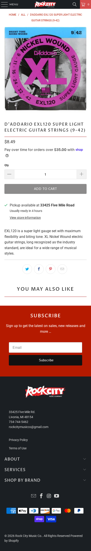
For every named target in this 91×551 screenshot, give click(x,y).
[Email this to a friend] (62, 269)
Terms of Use (18, 448)
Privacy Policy (18, 440)
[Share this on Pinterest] (50, 269)
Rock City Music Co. (28, 536)
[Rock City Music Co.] (45, 4)
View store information (25, 217)
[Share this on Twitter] (27, 269)
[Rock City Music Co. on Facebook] (41, 496)
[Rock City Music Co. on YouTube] (56, 496)
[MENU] (2, 4)
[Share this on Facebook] (39, 269)
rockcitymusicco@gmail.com (28, 427)
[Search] (74, 4)
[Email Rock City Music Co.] (33, 496)
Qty (6, 165)
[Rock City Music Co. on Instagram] (49, 496)
